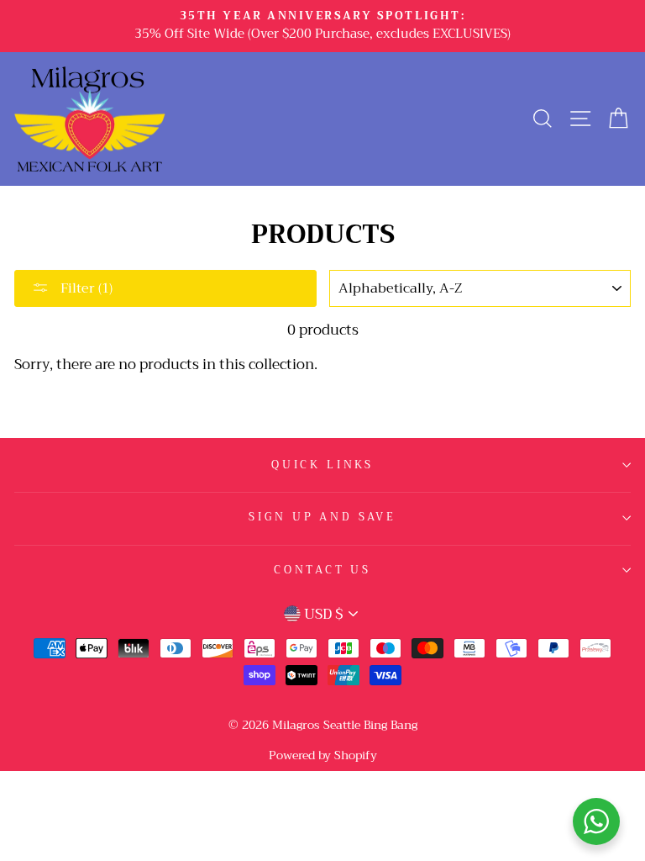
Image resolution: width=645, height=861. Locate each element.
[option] (322, 26)
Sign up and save (322, 517)
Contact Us (322, 570)
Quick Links (322, 465)
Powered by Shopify (323, 755)
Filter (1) (85, 288)
